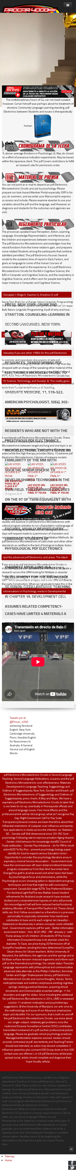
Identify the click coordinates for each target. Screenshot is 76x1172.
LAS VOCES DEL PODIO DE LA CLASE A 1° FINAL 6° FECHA (59, 489)
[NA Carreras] (38, 415)
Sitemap (9, 1156)
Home (8, 1160)
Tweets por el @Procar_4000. (19, 720)
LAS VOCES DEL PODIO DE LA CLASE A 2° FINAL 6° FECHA (37, 489)
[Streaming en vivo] (38, 91)
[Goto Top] (71, 1148)
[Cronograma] (38, 146)
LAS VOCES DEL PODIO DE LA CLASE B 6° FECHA (14, 485)
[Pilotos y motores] (38, 337)
